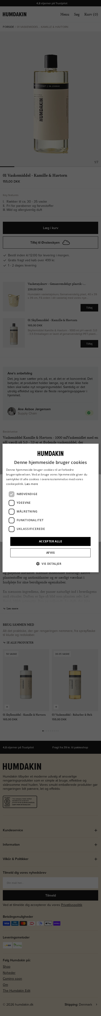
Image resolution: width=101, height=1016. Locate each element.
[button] (50, 563)
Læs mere (31, 484)
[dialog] (51, 508)
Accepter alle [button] (50, 541)
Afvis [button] (50, 553)
